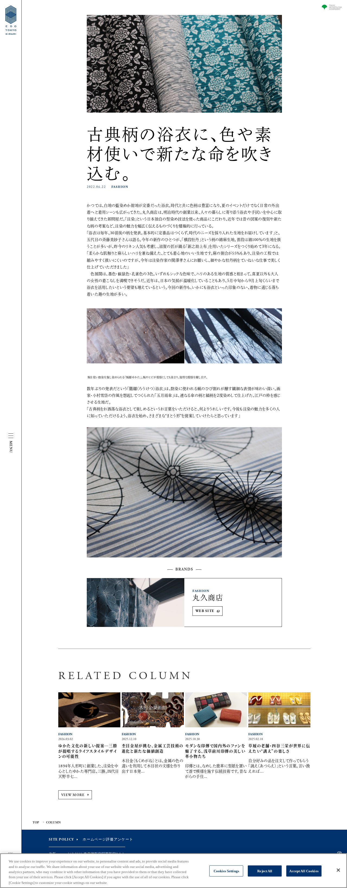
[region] (173, 870)
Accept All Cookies (303, 871)
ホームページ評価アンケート (108, 839)
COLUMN (53, 822)
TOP (36, 822)
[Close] (338, 870)
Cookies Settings (226, 871)
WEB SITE (204, 611)
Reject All (264, 871)
